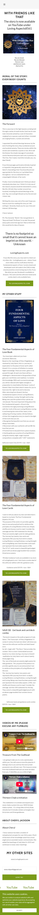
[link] (19, 15)
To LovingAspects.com (19, 283)
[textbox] (19, 869)
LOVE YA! (19, 877)
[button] (4, 4)
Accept (19, 910)
